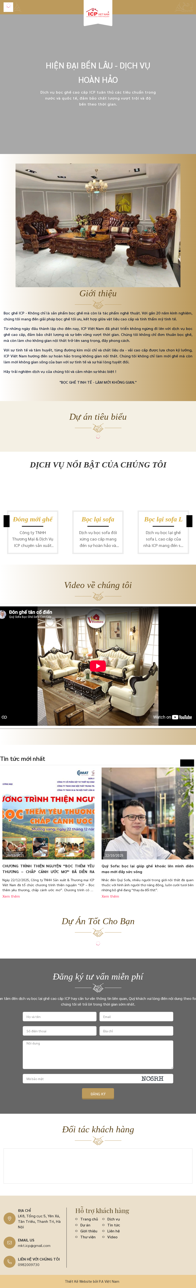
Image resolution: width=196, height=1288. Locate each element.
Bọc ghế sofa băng (163, 519)
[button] (189, 521)
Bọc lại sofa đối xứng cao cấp (33, 519)
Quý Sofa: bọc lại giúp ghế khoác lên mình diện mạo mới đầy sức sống (148, 868)
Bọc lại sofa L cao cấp (98, 519)
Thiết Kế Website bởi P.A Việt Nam (92, 1281)
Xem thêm (11, 896)
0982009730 (28, 1264)
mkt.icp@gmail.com (34, 1245)
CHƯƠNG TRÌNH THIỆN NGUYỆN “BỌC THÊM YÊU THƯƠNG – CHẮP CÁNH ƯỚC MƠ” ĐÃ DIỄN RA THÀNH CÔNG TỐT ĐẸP (48, 869)
